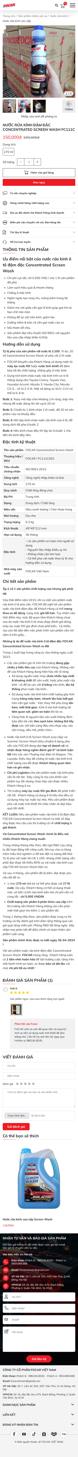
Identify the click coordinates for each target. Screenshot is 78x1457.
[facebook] (14, 1434)
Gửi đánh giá (16, 1126)
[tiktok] (34, 1434)
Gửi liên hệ (39, 1359)
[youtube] (24, 1434)
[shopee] (44, 1434)
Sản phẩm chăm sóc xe (33, 16)
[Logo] (9, 5)
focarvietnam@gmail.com (34, 1270)
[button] (71, 61)
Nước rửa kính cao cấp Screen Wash (27, 1219)
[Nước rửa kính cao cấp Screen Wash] (39, 1178)
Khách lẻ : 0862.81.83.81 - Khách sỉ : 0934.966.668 (46, 1376)
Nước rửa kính (59, 16)
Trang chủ (9, 16)
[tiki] (64, 1434)
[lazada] (54, 1434)
